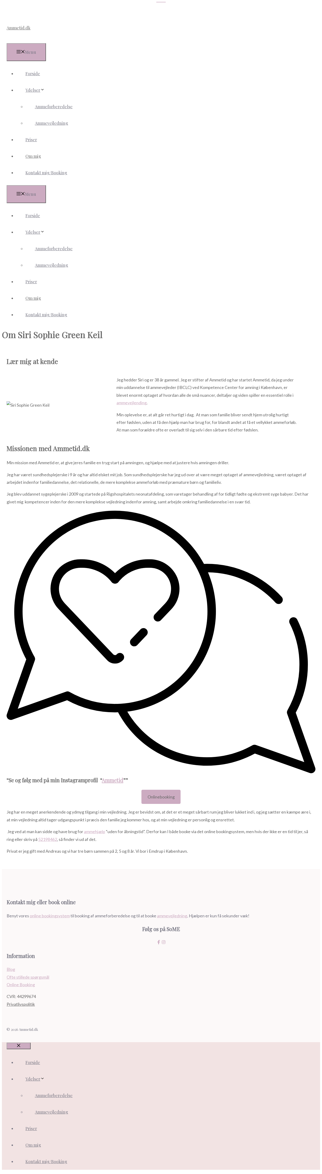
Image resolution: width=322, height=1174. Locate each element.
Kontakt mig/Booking (46, 172)
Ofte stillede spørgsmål (28, 977)
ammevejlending (131, 402)
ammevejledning (172, 915)
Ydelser (32, 90)
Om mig (33, 156)
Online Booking (21, 984)
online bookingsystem (50, 915)
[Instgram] (163, 942)
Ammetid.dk (18, 28)
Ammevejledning (51, 123)
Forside (32, 73)
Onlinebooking (161, 796)
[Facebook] (159, 942)
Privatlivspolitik (21, 1004)
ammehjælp (94, 831)
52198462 (47, 839)
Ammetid (112, 780)
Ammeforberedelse (54, 106)
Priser (31, 139)
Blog (11, 969)
